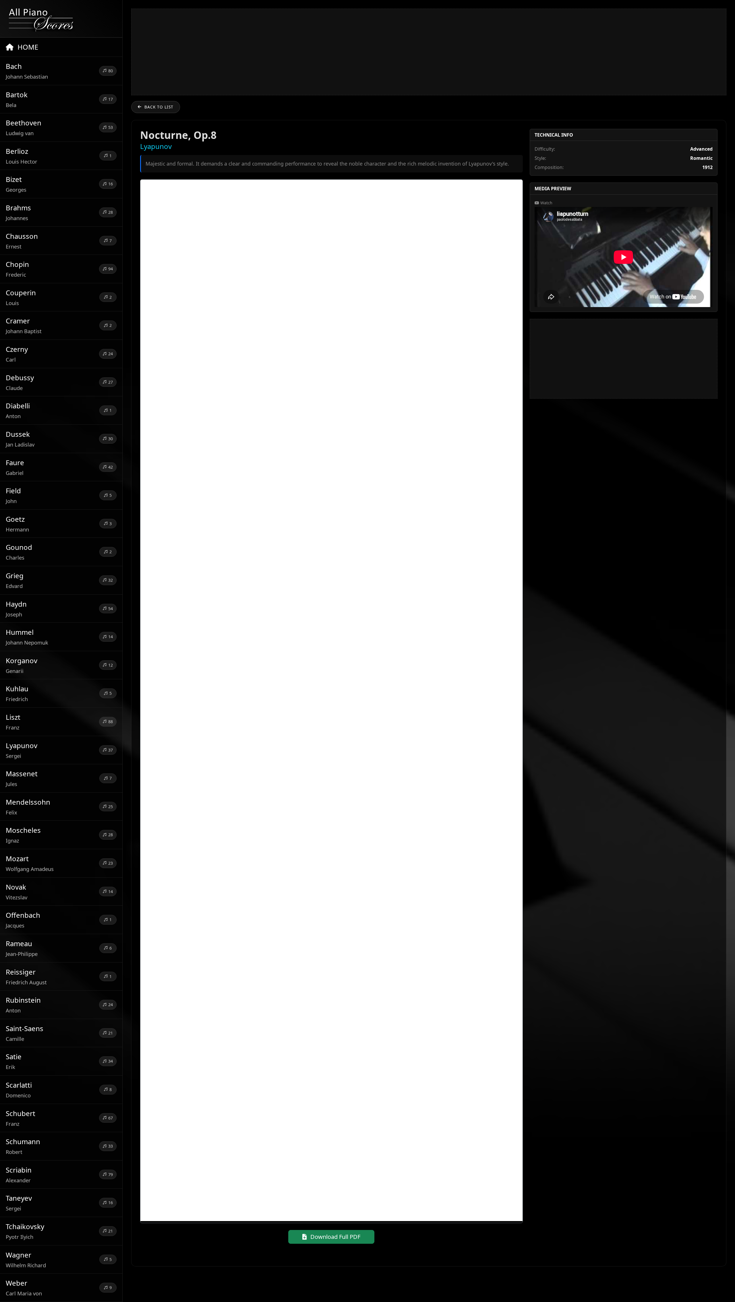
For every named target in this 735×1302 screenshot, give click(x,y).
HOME (27, 47)
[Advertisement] (428, 52)
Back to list (158, 107)
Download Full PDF (334, 1237)
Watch (545, 202)
